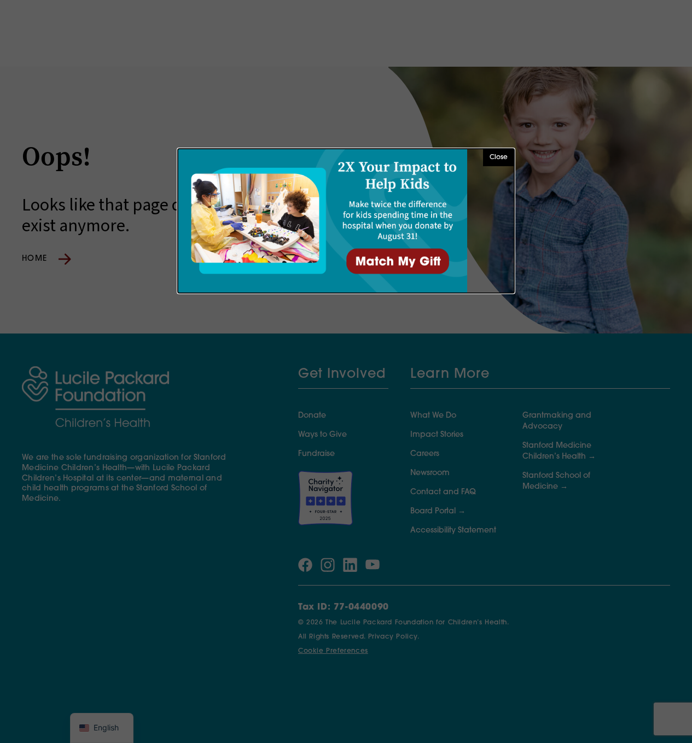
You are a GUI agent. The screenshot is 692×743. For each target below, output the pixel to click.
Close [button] (499, 157)
